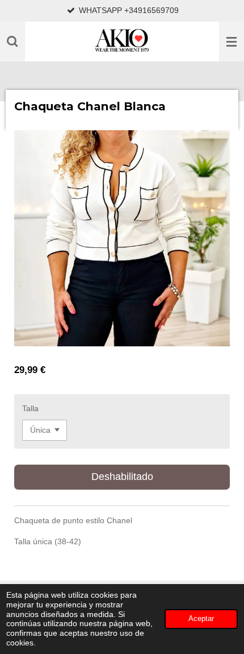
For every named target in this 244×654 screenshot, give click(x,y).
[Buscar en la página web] (12, 41)
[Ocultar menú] (231, 41)
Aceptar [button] (201, 619)
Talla (30, 408)
